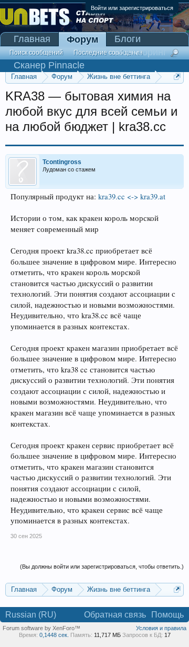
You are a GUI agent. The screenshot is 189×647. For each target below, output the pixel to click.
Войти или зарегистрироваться (132, 8)
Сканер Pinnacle (49, 65)
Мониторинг (140, 52)
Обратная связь (115, 614)
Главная (32, 39)
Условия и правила (161, 628)
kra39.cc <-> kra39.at (131, 196)
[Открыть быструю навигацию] (177, 76)
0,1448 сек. (54, 635)
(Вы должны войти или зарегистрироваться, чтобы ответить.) (102, 566)
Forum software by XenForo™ (41, 628)
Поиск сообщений (36, 52)
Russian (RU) (30, 614)
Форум (82, 39)
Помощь (167, 614)
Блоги (127, 39)
